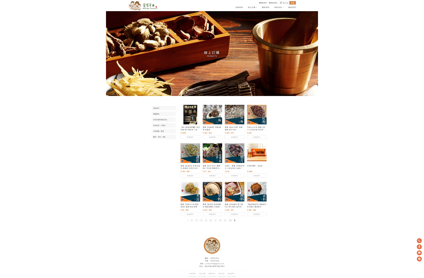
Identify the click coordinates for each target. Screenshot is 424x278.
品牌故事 (239, 7)
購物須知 (265, 7)
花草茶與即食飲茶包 (160, 120)
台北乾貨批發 (192, 276)
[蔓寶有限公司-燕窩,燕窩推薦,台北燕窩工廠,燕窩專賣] (143, 6)
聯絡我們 (292, 7)
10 (230, 220)
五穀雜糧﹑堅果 (158, 131)
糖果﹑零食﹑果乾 (159, 137)
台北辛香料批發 (212, 276)
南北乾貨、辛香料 (159, 125)
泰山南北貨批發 (231, 276)
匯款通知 (274, 3)
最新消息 (278, 7)
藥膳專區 (156, 114)
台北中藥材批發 (201, 276)
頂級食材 (156, 108)
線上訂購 (251, 7)
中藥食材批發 (222, 276)
